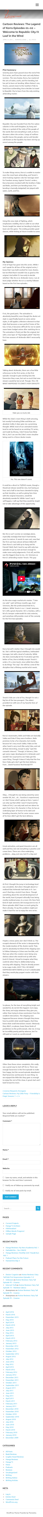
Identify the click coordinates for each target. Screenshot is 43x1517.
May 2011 (9, 1396)
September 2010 (12, 1417)
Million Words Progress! (15, 1231)
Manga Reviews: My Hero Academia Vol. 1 (22, 1247)
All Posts (32, 39)
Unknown (9, 1280)
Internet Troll (11, 1285)
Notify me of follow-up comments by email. (22, 1185)
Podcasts (9, 1467)
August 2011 (11, 1388)
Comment (7, 1121)
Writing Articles (12, 1480)
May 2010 (9, 1427)
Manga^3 (9, 1462)
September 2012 (12, 1354)
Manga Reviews (12, 1459)
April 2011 (10, 1398)
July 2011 (9, 1390)
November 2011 (12, 1380)
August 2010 (11, 1419)
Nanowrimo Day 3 (13, 1260)
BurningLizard (20, 39)
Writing (9, 1475)
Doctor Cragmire (12, 1274)
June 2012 (10, 1362)
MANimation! (11, 1228)
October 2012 (11, 1351)
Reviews (9, 1470)
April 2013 (10, 1335)
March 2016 (10, 1314)
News (8, 1464)
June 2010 (10, 1424)
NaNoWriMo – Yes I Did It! (16, 1250)
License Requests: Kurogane (15, 1091)
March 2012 (10, 1369)
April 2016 (10, 1312)
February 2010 (11, 1432)
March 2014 (10, 1325)
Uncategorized (11, 1472)
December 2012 (12, 1346)
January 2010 (11, 1435)
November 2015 (12, 1317)
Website (6, 1168)
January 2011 (11, 1406)
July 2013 (9, 1327)
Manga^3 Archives (13, 1226)
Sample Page (11, 1234)
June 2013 (10, 1330)
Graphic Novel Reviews (15, 1457)
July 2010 (9, 1422)
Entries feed (10, 1497)
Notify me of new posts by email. (18, 1190)
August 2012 (11, 1356)
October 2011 (11, 1382)
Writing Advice (11, 1478)
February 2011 (11, 1403)
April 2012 (10, 1367)
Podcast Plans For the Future (17, 1258)
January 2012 (11, 1375)
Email (6, 1159)
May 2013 (9, 1333)
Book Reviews (11, 1454)
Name (6, 1150)
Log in (8, 1494)
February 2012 (11, 1372)
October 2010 (11, 1414)
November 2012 (12, 1348)
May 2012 (9, 1364)
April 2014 (10, 1322)
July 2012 (9, 1359)
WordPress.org (11, 1502)
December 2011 (12, 1377)
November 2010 (12, 1411)
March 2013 (10, 1338)
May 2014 (9, 1320)
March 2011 (10, 1401)
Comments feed (12, 1499)
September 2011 (12, 1385)
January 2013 (11, 1343)
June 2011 (10, 1393)
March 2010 (10, 1430)
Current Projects (12, 1223)
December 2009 (12, 1437)
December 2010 (12, 1409)
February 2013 (11, 1341)
